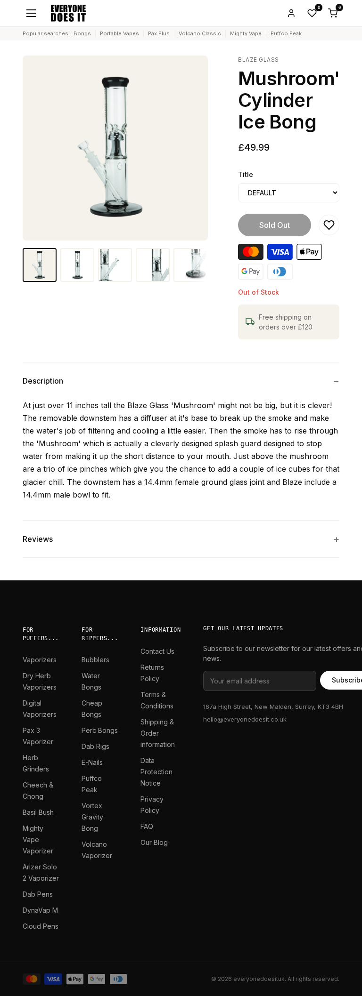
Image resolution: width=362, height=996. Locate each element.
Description (43, 381)
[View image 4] (153, 265)
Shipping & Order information (157, 733)
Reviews (38, 539)
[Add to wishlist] (329, 225)
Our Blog (154, 842)
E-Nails (92, 762)
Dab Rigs (95, 746)
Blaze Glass (258, 59)
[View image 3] (115, 265)
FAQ (146, 826)
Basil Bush (38, 812)
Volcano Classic (200, 33)
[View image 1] (40, 265)
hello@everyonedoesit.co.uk (245, 719)
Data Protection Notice (156, 771)
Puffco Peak (286, 33)
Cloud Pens (40, 926)
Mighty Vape (246, 33)
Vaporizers (40, 660)
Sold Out (274, 225)
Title (245, 174)
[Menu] (31, 13)
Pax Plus (159, 33)
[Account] (291, 13)
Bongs (82, 33)
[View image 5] (190, 265)
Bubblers (95, 660)
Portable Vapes (119, 33)
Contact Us (157, 651)
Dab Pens (38, 894)
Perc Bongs (100, 730)
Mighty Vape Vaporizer (38, 839)
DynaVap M (40, 910)
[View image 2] (77, 265)
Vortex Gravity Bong (92, 817)
